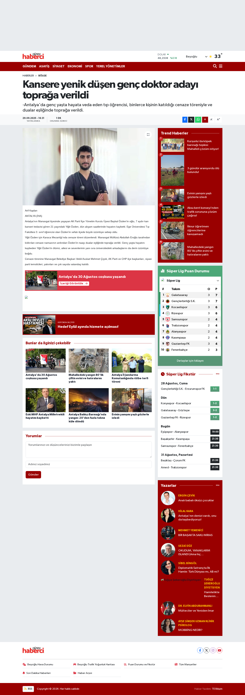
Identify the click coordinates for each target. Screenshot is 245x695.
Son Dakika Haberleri (38, 673)
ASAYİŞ (44, 66)
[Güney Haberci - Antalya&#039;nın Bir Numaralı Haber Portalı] (36, 56)
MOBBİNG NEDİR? (190, 630)
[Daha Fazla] (205, 120)
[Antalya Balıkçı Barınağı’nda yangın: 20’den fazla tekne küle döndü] (89, 400)
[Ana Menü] (220, 66)
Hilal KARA (185, 511)
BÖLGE (42, 75)
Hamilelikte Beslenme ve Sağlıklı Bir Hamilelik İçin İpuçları (212, 594)
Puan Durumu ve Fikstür (141, 664)
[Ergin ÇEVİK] (168, 497)
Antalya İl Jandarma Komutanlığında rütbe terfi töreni (130, 378)
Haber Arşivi (85, 673)
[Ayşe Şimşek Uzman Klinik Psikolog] (168, 625)
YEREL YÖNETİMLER (110, 66)
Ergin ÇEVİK (186, 495)
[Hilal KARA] (168, 515)
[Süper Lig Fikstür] (217, 374)
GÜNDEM (29, 66)
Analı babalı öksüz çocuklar (196, 500)
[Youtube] (219, 650)
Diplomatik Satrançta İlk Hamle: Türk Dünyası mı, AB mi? (198, 569)
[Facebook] (200, 650)
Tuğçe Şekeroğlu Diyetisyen (212, 583)
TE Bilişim (217, 688)
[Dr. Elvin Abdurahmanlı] (168, 608)
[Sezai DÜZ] (168, 550)
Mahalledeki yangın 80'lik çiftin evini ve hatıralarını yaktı (86, 378)
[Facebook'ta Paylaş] (184, 120)
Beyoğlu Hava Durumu (40, 664)
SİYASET (59, 66)
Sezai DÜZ (185, 546)
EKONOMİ (75, 66)
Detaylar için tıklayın (190, 360)
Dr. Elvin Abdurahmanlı (195, 606)
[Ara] (215, 66)
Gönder (33, 474)
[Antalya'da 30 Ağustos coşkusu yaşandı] (46, 360)
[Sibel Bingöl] (168, 567)
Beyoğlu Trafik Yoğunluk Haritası (96, 664)
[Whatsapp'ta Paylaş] (198, 120)
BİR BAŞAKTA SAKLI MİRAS (195, 535)
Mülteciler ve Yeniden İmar (196, 610)
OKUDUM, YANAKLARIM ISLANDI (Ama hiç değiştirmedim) (194, 552)
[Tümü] (217, 485)
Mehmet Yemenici (190, 530)
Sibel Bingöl (187, 563)
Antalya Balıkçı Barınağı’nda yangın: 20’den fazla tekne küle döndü (87, 418)
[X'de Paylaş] (191, 120)
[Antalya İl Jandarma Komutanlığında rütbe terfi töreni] (132, 360)
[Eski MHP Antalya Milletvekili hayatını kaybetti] (46, 400)
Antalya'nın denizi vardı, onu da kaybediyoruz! (197, 517)
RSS (29, 688)
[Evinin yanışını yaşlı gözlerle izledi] (132, 400)
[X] (206, 650)
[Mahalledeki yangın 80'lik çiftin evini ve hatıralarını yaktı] (89, 360)
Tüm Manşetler (188, 664)
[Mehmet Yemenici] (168, 532)
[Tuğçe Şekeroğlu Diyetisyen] (181, 579)
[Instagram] (213, 650)
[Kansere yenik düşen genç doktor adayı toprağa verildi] (89, 166)
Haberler (28, 75)
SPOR (89, 66)
